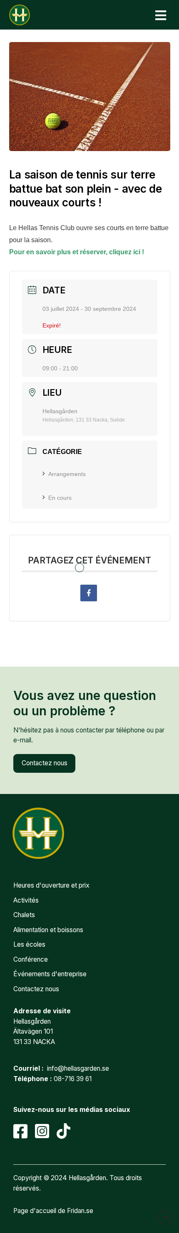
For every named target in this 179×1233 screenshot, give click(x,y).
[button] (160, 15)
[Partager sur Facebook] (88, 593)
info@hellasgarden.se (78, 1068)
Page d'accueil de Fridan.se (53, 1211)
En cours (60, 497)
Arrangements (67, 474)
